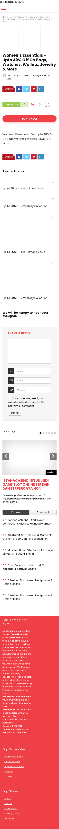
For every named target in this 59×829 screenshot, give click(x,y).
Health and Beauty (14, 756)
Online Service (12, 761)
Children (8, 771)
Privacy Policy (11, 813)
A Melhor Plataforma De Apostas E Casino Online (27, 582)
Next (53, 456)
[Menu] (4, 8)
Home (5, 17)
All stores (9, 818)
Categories (10, 808)
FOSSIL (8, 78)
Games (8, 776)
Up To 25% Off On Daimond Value (23, 188)
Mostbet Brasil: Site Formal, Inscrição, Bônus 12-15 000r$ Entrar (28, 552)
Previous (5, 456)
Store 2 (8, 803)
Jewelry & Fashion (19, 17)
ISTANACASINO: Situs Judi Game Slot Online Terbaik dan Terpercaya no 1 (25, 484)
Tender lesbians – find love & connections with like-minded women (26, 522)
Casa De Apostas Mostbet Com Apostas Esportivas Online (25, 567)
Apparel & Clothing (14, 766)
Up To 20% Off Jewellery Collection (24, 206)
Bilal (9, 75)
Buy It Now (29, 119)
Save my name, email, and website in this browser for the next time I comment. (26, 402)
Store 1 (7, 798)
